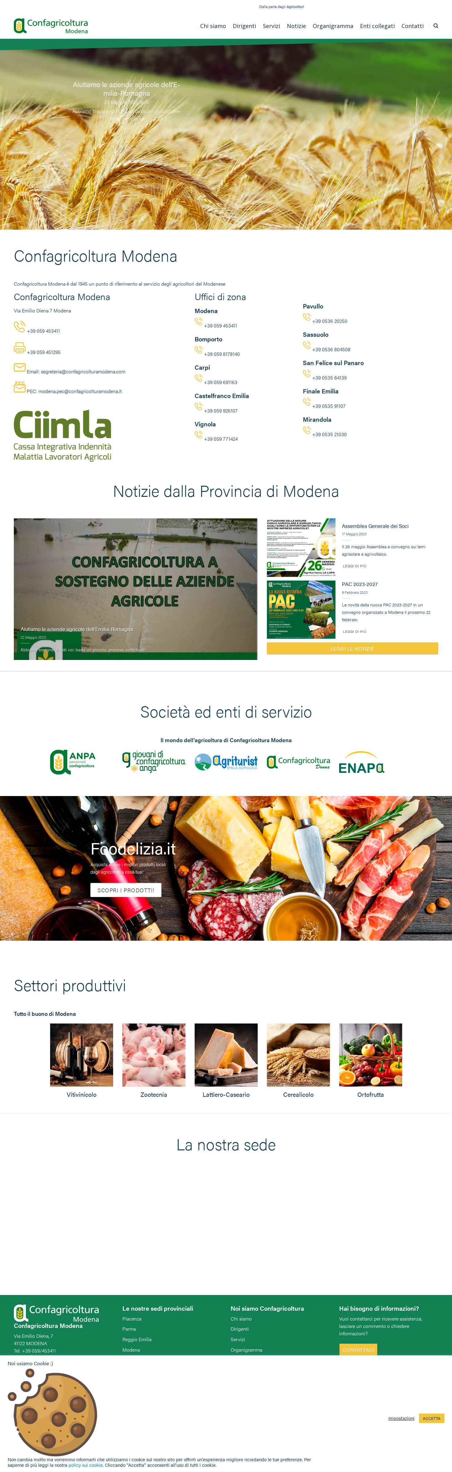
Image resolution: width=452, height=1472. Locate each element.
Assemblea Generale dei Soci (375, 526)
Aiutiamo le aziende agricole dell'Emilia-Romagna (126, 88)
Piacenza (131, 1318)
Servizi (238, 1339)
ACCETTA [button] (432, 1418)
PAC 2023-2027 (360, 584)
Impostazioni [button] (401, 1418)
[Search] (436, 26)
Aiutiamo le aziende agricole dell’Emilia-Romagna (77, 629)
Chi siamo (241, 1318)
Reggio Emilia (137, 1339)
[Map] (226, 1233)
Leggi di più (355, 565)
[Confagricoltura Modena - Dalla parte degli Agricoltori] (51, 26)
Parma (129, 1328)
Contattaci (358, 1349)
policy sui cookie (86, 1465)
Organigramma (246, 1349)
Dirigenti (240, 1328)
